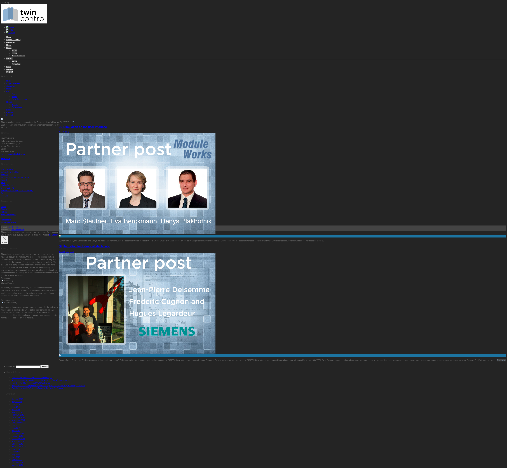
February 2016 (18, 462)
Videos (14, 53)
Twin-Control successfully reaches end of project (32, 377)
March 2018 (17, 412)
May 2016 (16, 454)
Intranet (9, 71)
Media (8, 47)
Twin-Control (13, 226)
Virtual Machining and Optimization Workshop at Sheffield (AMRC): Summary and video (48, 385)
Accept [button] (46, 234)
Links (8, 66)
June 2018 (16, 406)
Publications (16, 64)
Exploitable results (8, 222)
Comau (4, 193)
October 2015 (17, 465)
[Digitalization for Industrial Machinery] (282, 355)
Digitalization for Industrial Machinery (84, 246)
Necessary (8, 280)
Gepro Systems (7, 187)
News (8, 45)
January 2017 (17, 436)
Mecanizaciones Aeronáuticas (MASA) (17, 190)
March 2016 (17, 459)
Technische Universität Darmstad (15, 177)
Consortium (11, 42)
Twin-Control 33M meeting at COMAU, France (31, 382)
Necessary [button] (5, 278)
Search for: (11, 366)
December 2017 (18, 417)
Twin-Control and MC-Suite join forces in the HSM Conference (37, 388)
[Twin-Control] (24, 22)
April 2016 (16, 457)
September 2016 (19, 446)
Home (8, 37)
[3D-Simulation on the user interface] (282, 236)
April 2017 (16, 430)
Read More (501, 360)
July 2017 (16, 425)
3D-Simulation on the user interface (83, 127)
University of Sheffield (10, 172)
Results (9, 58)
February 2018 (18, 414)
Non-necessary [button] (7, 300)
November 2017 (18, 420)
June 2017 (16, 428)
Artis (3, 182)
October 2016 (17, 443)
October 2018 (17, 399)
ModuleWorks (7, 185)
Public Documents (18, 56)
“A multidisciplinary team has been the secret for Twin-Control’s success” (42, 380)
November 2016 (18, 441)
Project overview (13, 39)
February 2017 (18, 433)
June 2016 (16, 451)
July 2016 (16, 449)
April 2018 (16, 409)
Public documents (8, 214)
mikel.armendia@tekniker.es (13, 154)
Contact (9, 69)
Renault (4, 195)
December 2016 (18, 438)
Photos (14, 50)
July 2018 (16, 404)
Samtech (4, 174)
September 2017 (19, 422)
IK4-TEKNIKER (7, 169)
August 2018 (17, 401)
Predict (4, 180)
